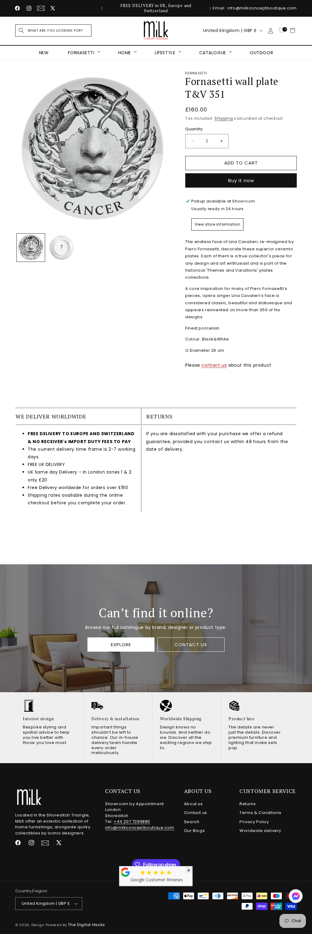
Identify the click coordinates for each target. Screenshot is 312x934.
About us (193, 804)
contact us (214, 365)
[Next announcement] (210, 8)
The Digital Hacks (86, 925)
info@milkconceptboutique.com (139, 827)
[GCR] (125, 872)
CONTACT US (191, 644)
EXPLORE (121, 644)
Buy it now (241, 180)
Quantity (194, 129)
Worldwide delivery (260, 831)
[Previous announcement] (101, 8)
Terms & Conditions (260, 813)
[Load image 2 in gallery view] (62, 248)
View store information (217, 224)
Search (192, 822)
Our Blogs (194, 831)
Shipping (223, 118)
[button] (53, 30)
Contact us (195, 813)
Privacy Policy (254, 822)
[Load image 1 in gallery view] (31, 248)
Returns (247, 804)
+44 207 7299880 (132, 821)
